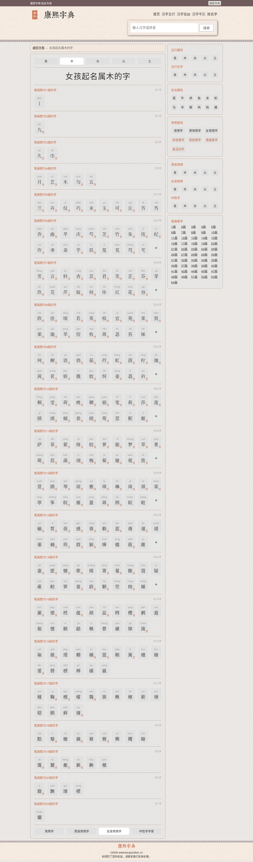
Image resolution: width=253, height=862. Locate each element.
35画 (214, 260)
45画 (204, 271)
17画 (184, 243)
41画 (174, 271)
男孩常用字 (81, 831)
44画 (194, 271)
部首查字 (195, 140)
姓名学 (212, 13)
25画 (214, 249)
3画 (193, 227)
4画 (203, 227)
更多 (156, 250)
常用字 (49, 831)
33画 (194, 260)
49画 (184, 277)
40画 (214, 265)
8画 (193, 232)
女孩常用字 (114, 831)
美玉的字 (178, 149)
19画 (204, 243)
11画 (174, 238)
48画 (174, 277)
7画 (183, 232)
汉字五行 (168, 13)
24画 (204, 249)
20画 (214, 243)
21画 (174, 249)
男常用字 (195, 130)
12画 (184, 238)
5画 (213, 227)
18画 (194, 243)
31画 (174, 260)
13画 (194, 238)
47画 (214, 271)
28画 (194, 254)
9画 (203, 232)
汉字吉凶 (183, 13)
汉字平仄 (198, 13)
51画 (194, 277)
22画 (184, 249)
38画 (194, 265)
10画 (214, 232)
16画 (174, 243)
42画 (184, 271)
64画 (174, 282)
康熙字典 (214, 3)
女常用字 (212, 130)
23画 (194, 249)
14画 (204, 238)
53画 (214, 277)
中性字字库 (146, 831)
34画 (204, 260)
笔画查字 (212, 140)
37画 (184, 265)
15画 (214, 238)
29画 (204, 254)
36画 (174, 265)
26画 (174, 254)
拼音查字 (178, 140)
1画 (173, 227)
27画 (184, 254)
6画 (173, 232)
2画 (183, 227)
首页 (156, 13)
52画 (204, 277)
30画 (214, 254)
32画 (184, 260)
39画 (204, 265)
